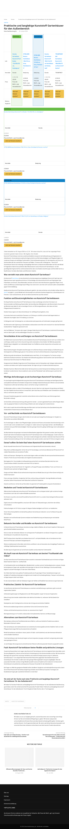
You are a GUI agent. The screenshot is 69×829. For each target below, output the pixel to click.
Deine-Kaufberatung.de (10, 31)
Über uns (6, 792)
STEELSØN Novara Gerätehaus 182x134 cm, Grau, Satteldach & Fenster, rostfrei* (26, 147)
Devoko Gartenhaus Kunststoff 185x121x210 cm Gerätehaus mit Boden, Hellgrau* (26, 216)
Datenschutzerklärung (10, 803)
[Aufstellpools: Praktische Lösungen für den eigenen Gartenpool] (49, 757)
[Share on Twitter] (42, 708)
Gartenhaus (15, 278)
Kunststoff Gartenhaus (18, 701)
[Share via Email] (45, 708)
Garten (12, 19)
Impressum (7, 800)
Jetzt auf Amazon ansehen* (15, 94)
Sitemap (6, 796)
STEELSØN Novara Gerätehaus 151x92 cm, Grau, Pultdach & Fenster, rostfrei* (25, 183)
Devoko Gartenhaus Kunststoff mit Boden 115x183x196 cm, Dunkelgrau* (23, 112)
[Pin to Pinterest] (44, 708)
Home (5, 19)
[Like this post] (37, 708)
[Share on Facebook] (40, 708)
